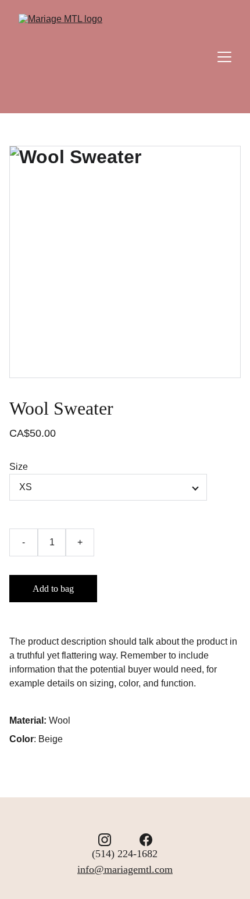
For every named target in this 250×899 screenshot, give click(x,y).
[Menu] (224, 57)
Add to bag (53, 589)
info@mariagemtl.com (125, 869)
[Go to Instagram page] (104, 839)
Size (18, 467)
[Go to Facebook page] (146, 839)
